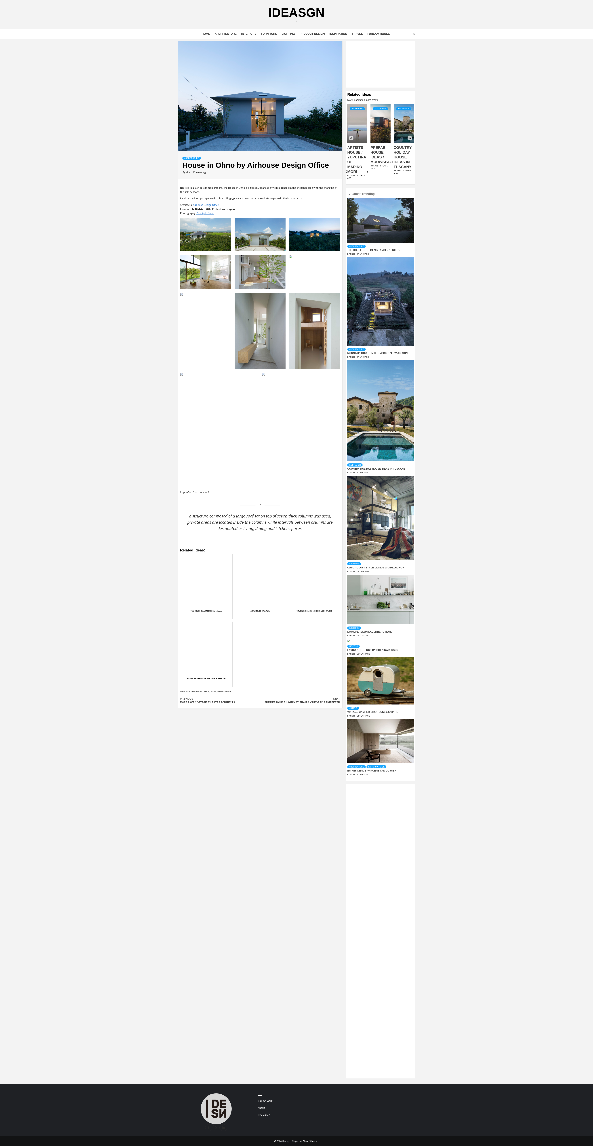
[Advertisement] (380, 64)
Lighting (288, 33)
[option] (357, 143)
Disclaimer (264, 1115)
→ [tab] (348, 194)
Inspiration (338, 33)
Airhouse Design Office (206, 205)
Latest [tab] (356, 194)
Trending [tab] (368, 194)
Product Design (312, 33)
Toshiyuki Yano (205, 213)
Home (206, 33)
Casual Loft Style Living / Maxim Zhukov (375, 567)
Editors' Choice (376, 767)
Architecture (226, 33)
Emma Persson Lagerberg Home (369, 632)
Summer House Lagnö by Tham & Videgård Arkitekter (302, 700)
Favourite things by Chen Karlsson (372, 650)
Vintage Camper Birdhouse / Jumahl (372, 712)
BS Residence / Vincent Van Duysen (371, 770)
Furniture (269, 33)
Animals (353, 708)
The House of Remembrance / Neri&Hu (373, 250)
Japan (213, 691)
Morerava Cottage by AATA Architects (207, 700)
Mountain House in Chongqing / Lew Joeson (377, 353)
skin (188, 172)
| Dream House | (379, 33)
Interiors (248, 33)
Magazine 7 (298, 1141)
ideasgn (296, 12)
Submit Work (265, 1101)
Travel (357, 33)
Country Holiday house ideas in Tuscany (379, 157)
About (261, 1108)
